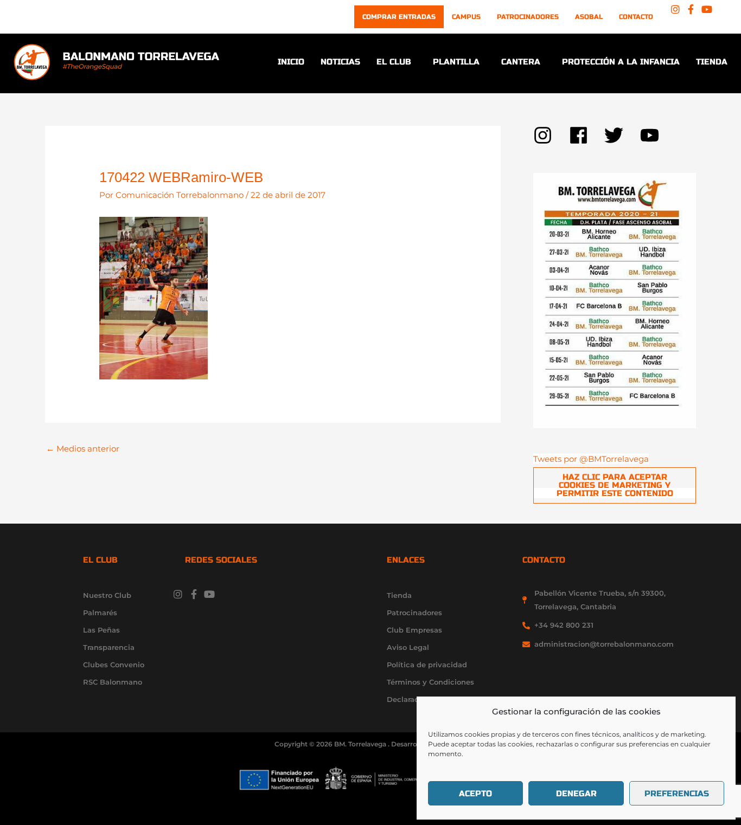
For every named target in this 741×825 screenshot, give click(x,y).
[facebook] (587, 135)
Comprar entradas (399, 17)
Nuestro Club (107, 595)
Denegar (576, 793)
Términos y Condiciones (430, 682)
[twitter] (622, 135)
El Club (393, 62)
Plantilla (456, 62)
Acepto (475, 793)
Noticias (340, 62)
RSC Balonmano (112, 682)
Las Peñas (101, 630)
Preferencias (676, 793)
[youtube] (652, 135)
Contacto (636, 17)
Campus (466, 17)
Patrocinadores (528, 17)
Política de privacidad (427, 664)
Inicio (291, 62)
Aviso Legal (408, 647)
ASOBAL (589, 17)
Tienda (711, 62)
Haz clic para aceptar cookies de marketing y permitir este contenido (615, 485)
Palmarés (100, 612)
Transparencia (109, 647)
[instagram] (551, 135)
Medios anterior (82, 448)
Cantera (520, 62)
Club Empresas (414, 630)
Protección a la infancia (621, 62)
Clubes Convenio (113, 664)
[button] (396, 62)
